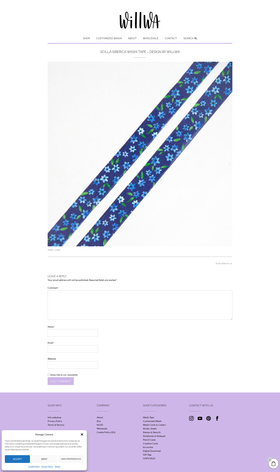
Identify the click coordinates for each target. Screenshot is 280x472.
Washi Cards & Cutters (154, 424)
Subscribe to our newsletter (64, 374)
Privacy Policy (47, 466)
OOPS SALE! (149, 458)
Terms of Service (56, 424)
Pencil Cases (149, 439)
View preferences (71, 459)
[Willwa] (140, 15)
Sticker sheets (150, 428)
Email (51, 342)
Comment (53, 287)
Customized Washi (109, 38)
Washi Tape (148, 417)
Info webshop (54, 417)
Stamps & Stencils (152, 432)
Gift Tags (147, 454)
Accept (17, 459)
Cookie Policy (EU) (106, 432)
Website (52, 358)
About (57, 466)
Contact (171, 38)
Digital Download (152, 450)
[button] (82, 434)
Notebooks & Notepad (154, 436)
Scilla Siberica (224, 263)
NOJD (100, 424)
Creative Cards (150, 443)
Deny (44, 459)
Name (51, 326)
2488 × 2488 (54, 250)
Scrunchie (148, 447)
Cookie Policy (34, 466)
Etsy (99, 421)
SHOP (86, 38)
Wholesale (151, 38)
